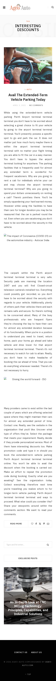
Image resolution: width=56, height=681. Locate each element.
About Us (36, 652)
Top (29, 674)
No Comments (36, 105)
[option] (28, 595)
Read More (16, 523)
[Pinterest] (44, 524)
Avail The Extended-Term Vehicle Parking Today (28, 97)
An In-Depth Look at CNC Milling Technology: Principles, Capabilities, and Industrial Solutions (28, 608)
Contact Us (20, 652)
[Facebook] (36, 524)
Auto (29, 89)
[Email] (48, 524)
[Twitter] (40, 524)
